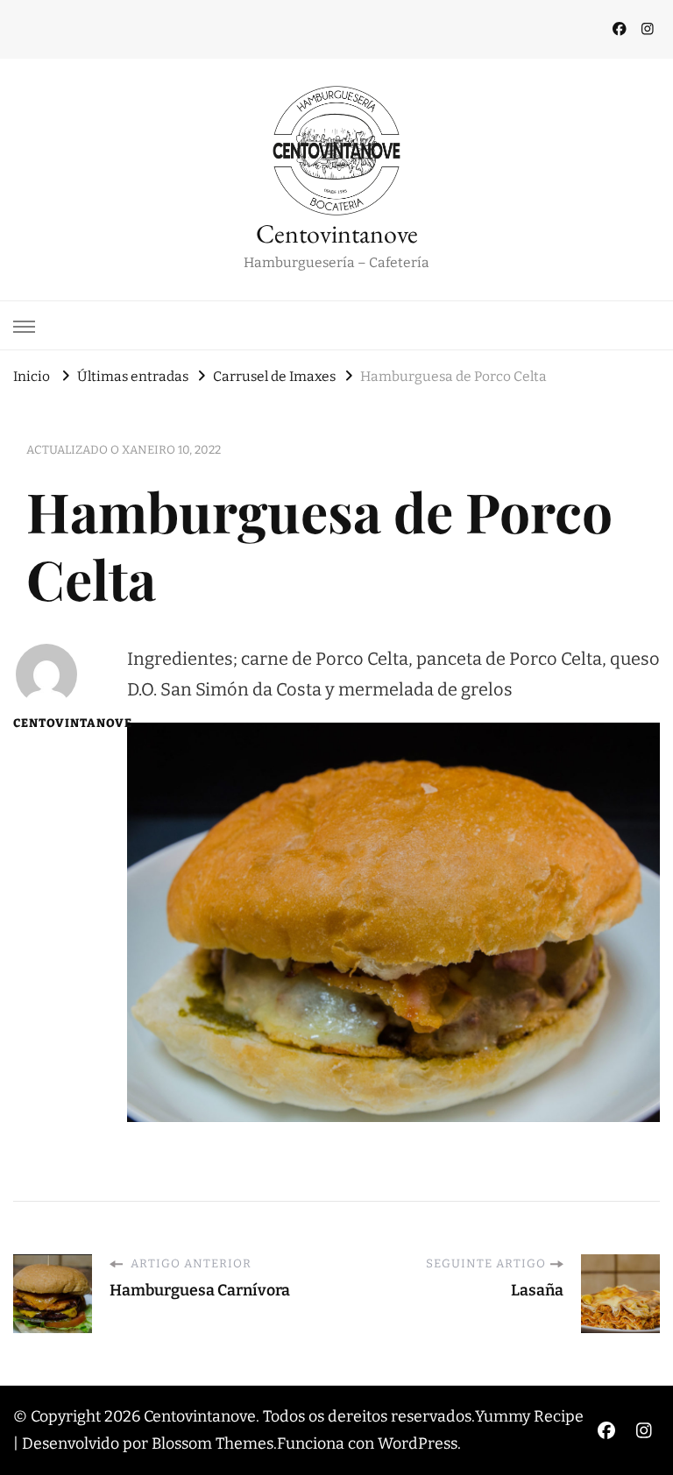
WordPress (417, 1443)
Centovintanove (337, 233)
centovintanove (46, 723)
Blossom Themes (212, 1443)
